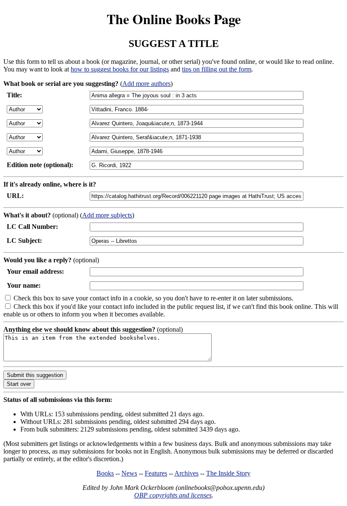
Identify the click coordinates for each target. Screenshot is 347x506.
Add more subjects (107, 215)
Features (156, 473)
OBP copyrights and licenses (173, 495)
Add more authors (146, 83)
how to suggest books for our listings (120, 69)
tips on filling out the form (216, 69)
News (129, 473)
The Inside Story (228, 473)
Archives (186, 473)
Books (105, 473)
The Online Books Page (174, 19)
